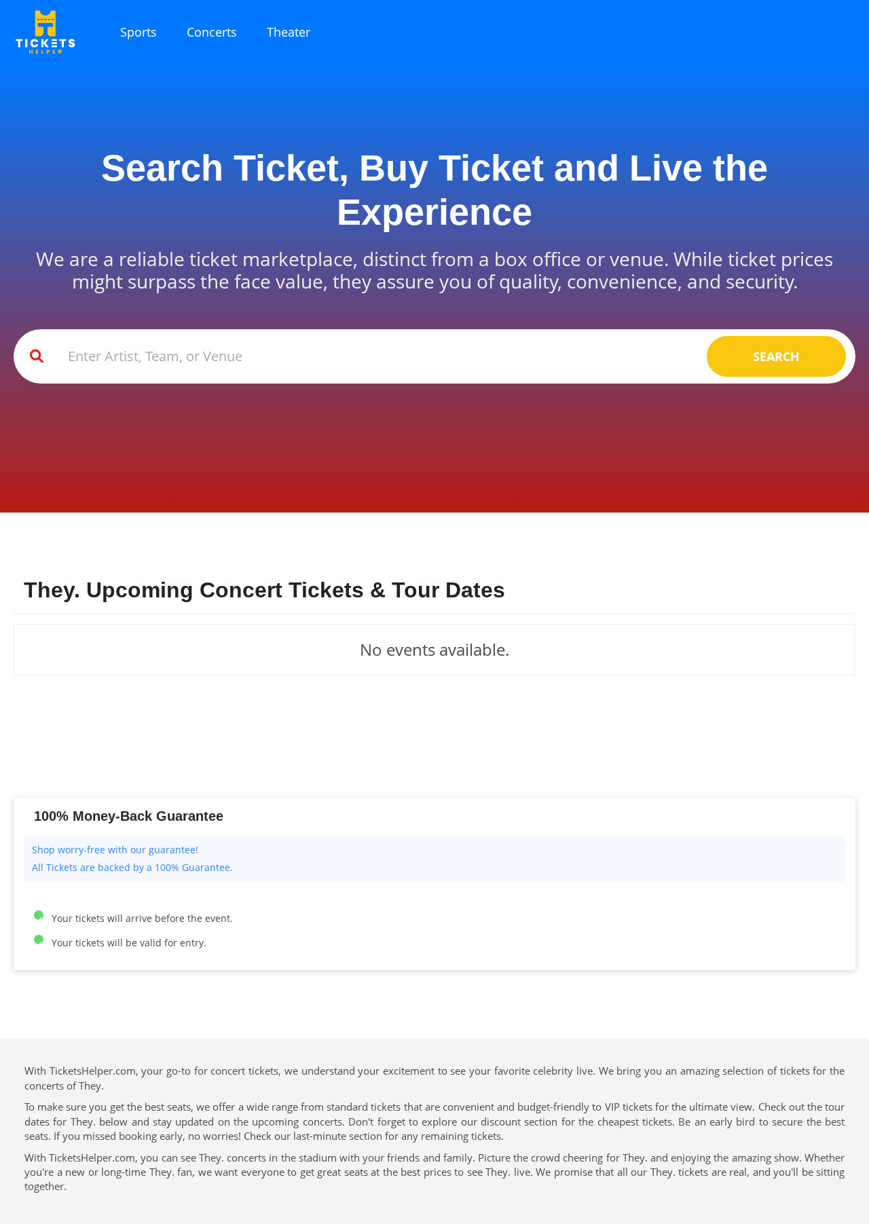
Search (776, 356)
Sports (138, 32)
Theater (288, 32)
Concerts (212, 32)
